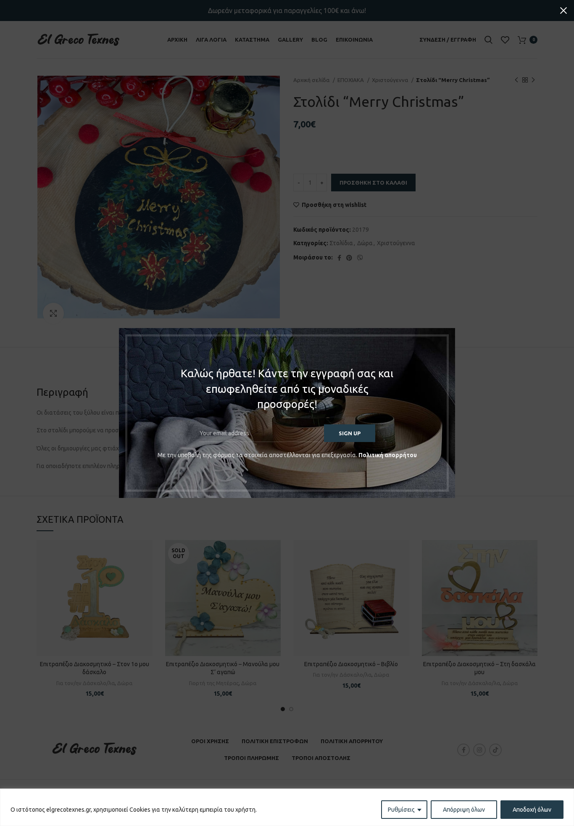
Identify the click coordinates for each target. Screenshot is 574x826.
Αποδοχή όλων (532, 809)
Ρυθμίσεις (401, 809)
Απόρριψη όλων (464, 809)
